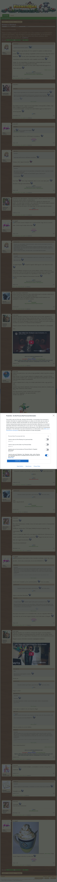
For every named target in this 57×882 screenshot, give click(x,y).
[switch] (47, 439)
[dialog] (28, 441)
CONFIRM (18, 460)
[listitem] (28, 436)
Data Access (28, 466)
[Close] (54, 416)
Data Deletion (20, 466)
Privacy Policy (37, 466)
